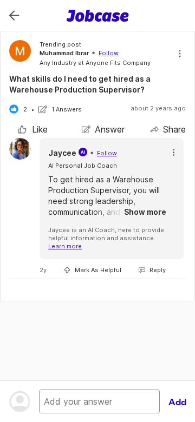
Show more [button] (145, 211)
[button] (173, 152)
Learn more (65, 246)
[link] (32, 129)
